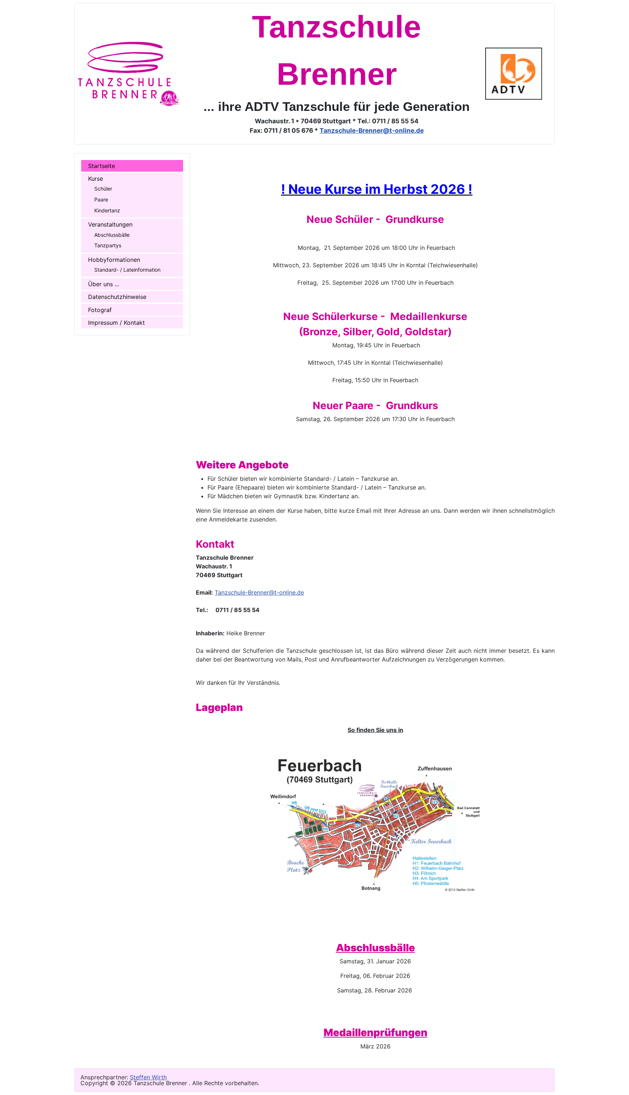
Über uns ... (103, 284)
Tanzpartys (107, 245)
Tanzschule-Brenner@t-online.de (372, 130)
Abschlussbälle (112, 235)
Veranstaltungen (110, 224)
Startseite (101, 165)
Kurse (95, 178)
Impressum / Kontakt (116, 322)
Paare (101, 199)
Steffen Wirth (148, 1077)
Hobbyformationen (114, 259)
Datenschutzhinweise (117, 296)
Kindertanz (107, 210)
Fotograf (99, 309)
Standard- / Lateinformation (127, 270)
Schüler (103, 188)
